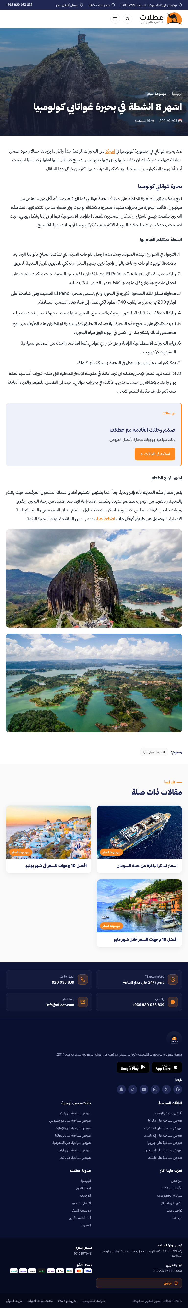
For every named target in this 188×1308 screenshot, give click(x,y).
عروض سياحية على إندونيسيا (163, 1135)
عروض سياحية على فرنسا (74, 1150)
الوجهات (85, 1195)
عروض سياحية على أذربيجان (163, 1150)
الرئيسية (177, 94)
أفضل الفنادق (81, 1203)
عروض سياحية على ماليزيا (165, 1120)
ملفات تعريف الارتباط (40, 1301)
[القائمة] (115, 19)
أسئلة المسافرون (80, 1218)
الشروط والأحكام (171, 1203)
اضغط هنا (106, 518)
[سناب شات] (121, 1089)
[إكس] (166, 1089)
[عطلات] (161, 18)
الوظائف (177, 1218)
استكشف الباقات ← (155, 454)
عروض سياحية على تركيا (75, 1113)
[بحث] (127, 19)
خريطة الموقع (14, 1301)
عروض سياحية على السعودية (71, 1142)
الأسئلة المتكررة (172, 1188)
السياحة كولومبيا (154, 752)
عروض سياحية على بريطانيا (73, 1135)
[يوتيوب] (144, 1089)
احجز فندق (83, 1188)
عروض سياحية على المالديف (163, 1128)
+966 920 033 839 (19, 5)
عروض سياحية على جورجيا (164, 1142)
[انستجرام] (155, 1089)
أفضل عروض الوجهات (167, 1113)
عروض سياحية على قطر (75, 1157)
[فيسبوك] (177, 1089)
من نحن (176, 1181)
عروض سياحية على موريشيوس (70, 1120)
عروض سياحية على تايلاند (165, 1157)
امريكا (110, 151)
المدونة (86, 1225)
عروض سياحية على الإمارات (73, 1128)
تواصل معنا (174, 1210)
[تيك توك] (132, 1089)
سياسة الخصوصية (169, 1195)
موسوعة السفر (81, 1210)
